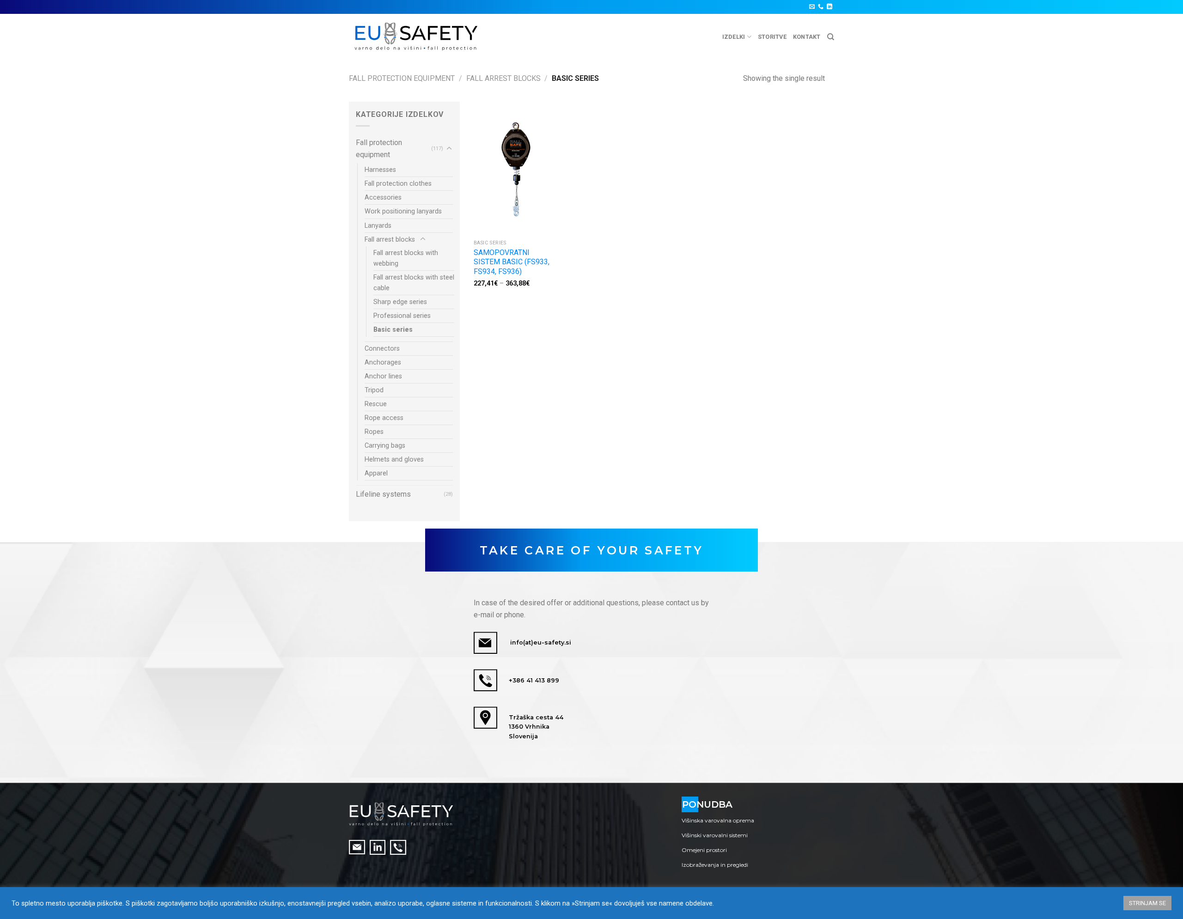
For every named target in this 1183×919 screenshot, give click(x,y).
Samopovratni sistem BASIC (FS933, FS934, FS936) (511, 262)
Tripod (374, 390)
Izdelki (733, 36)
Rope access (384, 418)
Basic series (393, 330)
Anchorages (383, 362)
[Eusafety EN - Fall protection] (416, 36)
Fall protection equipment (402, 78)
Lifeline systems (383, 494)
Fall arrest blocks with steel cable (413, 283)
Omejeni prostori (704, 849)
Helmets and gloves (394, 459)
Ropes (374, 432)
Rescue (376, 404)
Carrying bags (385, 446)
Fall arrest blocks (503, 78)
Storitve (772, 36)
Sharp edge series (400, 302)
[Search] (830, 37)
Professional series (402, 316)
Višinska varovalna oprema (718, 820)
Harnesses (380, 170)
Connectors (382, 349)
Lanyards (378, 226)
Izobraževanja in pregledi (715, 864)
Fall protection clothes (398, 184)
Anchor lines (383, 376)
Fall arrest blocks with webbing (405, 258)
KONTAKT (807, 36)
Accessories (383, 197)
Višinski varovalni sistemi (715, 835)
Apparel (376, 473)
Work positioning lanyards (403, 211)
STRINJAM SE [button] (1147, 903)
